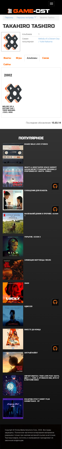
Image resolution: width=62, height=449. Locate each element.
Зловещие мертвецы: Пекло (37, 260)
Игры (19, 58)
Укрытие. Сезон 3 (32, 237)
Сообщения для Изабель (35, 191)
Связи (45, 58)
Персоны (9, 17)
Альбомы (32, 58)
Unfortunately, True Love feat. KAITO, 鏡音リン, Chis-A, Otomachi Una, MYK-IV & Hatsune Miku (41, 378)
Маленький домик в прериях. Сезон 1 (41, 215)
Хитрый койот (31, 353)
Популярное (31, 138)
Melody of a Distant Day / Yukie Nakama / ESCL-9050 (8, 109)
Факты (7, 58)
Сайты (7, 64)
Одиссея (28, 306)
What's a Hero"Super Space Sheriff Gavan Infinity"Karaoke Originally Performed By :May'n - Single (40, 169)
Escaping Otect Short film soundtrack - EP (37, 400)
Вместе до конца (32, 330)
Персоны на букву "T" (26, 17)
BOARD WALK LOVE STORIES (36, 144)
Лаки (26, 283)
